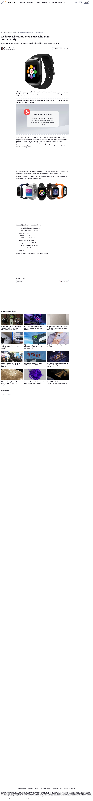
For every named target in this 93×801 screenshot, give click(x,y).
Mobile (22, 2)
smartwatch (19, 281)
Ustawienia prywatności (68, 788)
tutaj (28, 798)
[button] (80, 2)
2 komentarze (58, 48)
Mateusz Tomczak (9, 48)
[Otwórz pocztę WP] (76, 2)
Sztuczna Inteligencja (55, 2)
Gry (65, 2)
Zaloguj (86, 2)
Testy (38, 2)
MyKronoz (23, 92)
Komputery (30, 2)
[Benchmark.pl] (12, 2)
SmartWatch (27, 94)
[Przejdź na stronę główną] (2, 3)
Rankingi (44, 2)
